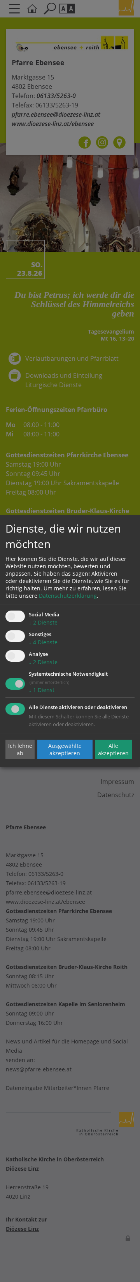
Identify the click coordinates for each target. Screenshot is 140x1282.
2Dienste (43, 622)
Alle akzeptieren (113, 749)
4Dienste (43, 642)
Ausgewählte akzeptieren (65, 749)
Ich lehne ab (20, 749)
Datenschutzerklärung (68, 595)
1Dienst (41, 690)
